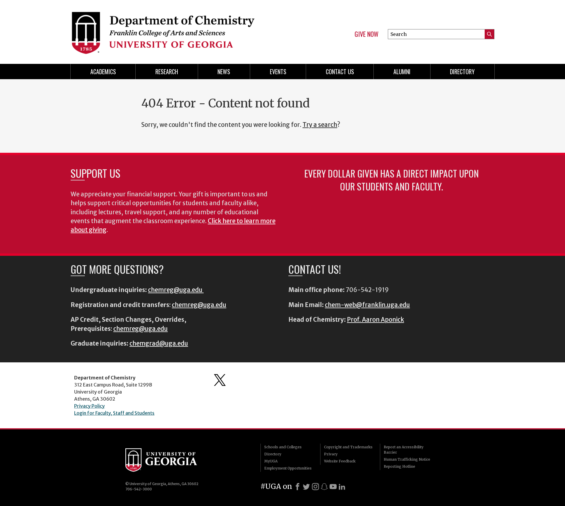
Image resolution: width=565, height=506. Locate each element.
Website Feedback (339, 461)
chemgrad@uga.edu (158, 343)
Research (166, 71)
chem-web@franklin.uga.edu (367, 305)
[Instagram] (315, 486)
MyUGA (270, 461)
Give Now (366, 34)
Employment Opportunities (288, 468)
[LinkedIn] (341, 486)
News (223, 71)
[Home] (174, 29)
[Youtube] (333, 486)
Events (278, 71)
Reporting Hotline (399, 466)
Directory (462, 71)
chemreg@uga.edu (176, 290)
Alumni (402, 71)
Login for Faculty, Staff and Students (114, 413)
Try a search (320, 125)
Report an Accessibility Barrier (403, 449)
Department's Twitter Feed (220, 380)
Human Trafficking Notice (407, 459)
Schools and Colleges (283, 447)
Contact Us (340, 71)
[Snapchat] (324, 486)
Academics (103, 71)
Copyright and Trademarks (348, 447)
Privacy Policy (89, 406)
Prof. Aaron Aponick (375, 319)
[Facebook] (297, 486)
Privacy (331, 454)
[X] (306, 486)
